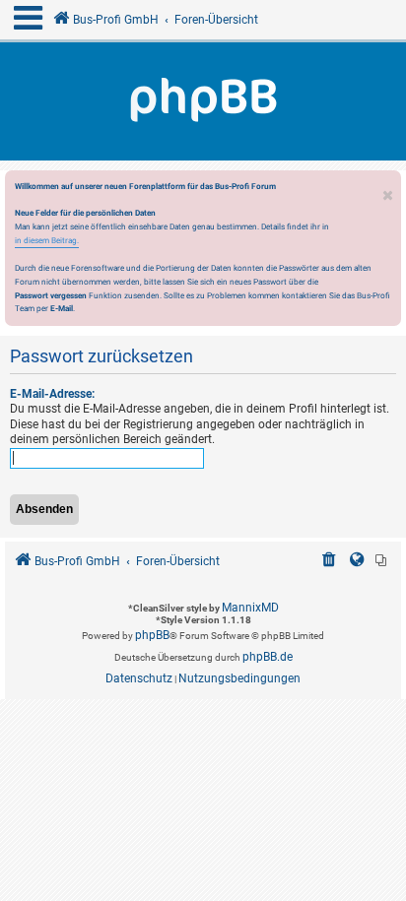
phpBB (152, 635)
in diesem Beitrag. (47, 240)
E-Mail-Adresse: (52, 394)
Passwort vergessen (51, 295)
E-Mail (61, 308)
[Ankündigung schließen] (388, 190)
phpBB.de (267, 657)
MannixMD (250, 607)
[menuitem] (329, 562)
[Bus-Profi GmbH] (203, 101)
